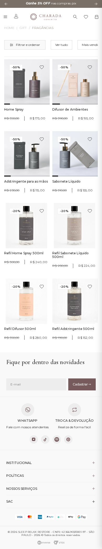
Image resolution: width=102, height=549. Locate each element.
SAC (9, 501)
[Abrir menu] (5, 17)
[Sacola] (96, 17)
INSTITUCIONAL (19, 463)
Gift (23, 28)
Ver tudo (61, 45)
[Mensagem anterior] (6, 4)
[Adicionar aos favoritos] (41, 67)
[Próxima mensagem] (96, 4)
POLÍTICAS (15, 476)
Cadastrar (80, 384)
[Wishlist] (86, 17)
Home (9, 28)
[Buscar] (75, 17)
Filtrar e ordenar (28, 45)
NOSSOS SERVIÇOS (21, 489)
